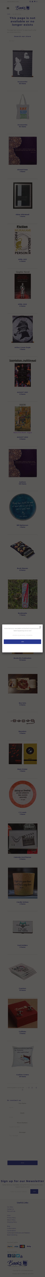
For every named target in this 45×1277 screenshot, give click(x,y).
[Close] (40, 627)
